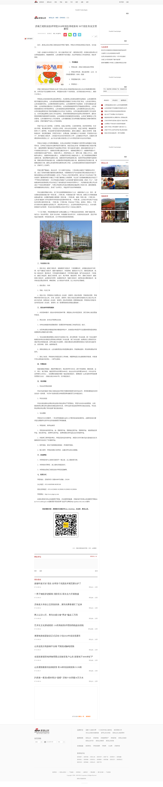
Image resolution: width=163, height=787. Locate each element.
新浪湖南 (86, 759)
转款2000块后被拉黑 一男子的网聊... (115, 133)
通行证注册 (100, 772)
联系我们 (78, 772)
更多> (127, 162)
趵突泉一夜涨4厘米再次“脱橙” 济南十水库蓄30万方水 (58, 677)
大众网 (110, 746)
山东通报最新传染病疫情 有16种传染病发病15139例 (58, 667)
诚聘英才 (85, 772)
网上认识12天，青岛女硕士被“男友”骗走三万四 (56, 615)
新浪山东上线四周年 (119, 733)
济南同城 (95, 738)
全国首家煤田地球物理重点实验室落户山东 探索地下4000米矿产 (63, 657)
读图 (82, 2)
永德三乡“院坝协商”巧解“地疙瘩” (111, 59)
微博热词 (123, 100)
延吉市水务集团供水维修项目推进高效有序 (113, 50)
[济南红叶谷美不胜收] (122, 178)
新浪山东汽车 (90, 740)
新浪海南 (86, 762)
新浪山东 (49, 2)
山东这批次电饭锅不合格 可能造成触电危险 (54, 646)
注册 (127, 2)
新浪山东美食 (110, 740)
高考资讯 (62, 17)
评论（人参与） (57, 33)
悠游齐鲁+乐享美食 (111, 89)
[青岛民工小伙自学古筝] (108, 211)
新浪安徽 (106, 759)
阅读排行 (106, 100)
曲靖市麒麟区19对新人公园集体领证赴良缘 (113, 62)
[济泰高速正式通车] (122, 198)
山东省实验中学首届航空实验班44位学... (116, 108)
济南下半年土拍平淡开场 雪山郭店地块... (116, 130)
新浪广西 (99, 762)
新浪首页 (41, 2)
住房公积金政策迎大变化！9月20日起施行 (113, 56)
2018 (89, 548)
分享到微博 (29, 38)
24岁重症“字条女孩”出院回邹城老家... (116, 123)
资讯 (56, 2)
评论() (91, 587)
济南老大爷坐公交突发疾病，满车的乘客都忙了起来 (58, 604)
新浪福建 (119, 757)
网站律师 (93, 772)
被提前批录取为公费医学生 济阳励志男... (116, 117)
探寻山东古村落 (105, 733)
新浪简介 (54, 772)
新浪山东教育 (100, 740)
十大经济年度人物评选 (105, 730)
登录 (35, 571)
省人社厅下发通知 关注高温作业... (115, 114)
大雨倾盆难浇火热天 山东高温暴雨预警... (116, 105)
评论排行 (115, 100)
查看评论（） (94, 556)
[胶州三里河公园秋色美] (122, 165)
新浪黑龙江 (119, 759)
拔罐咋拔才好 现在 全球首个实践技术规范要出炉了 (57, 583)
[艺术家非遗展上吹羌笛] (108, 178)
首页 (36, 742)
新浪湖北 (79, 759)
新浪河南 (86, 757)
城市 (87, 2)
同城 (61, 2)
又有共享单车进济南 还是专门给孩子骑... (116, 120)
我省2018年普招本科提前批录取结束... (116, 111)
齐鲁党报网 (96, 746)
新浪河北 (92, 759)
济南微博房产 (105, 738)
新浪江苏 (112, 759)
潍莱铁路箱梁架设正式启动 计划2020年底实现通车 (57, 636)
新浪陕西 (99, 759)
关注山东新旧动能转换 (92, 733)
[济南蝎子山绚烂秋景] (108, 198)
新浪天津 (99, 757)
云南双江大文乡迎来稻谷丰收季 (110, 53)
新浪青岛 (88, 746)
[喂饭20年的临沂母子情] (122, 211)
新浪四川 (112, 757)
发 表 (96, 571)
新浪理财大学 (118, 730)
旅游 (66, 2)
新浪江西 (79, 762)
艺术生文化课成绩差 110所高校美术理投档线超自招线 (59, 625)
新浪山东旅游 (122, 738)
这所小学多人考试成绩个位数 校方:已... (116, 127)
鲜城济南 (113, 738)
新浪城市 (79, 757)
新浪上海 (92, 757)
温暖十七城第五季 (91, 730)
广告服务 (71, 772)
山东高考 (94, 548)
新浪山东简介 (63, 772)
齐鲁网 (104, 746)
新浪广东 (106, 757)
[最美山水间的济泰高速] (108, 165)
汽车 (71, 2)
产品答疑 (108, 772)
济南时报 (117, 746)
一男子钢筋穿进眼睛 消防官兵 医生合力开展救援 (56, 594)
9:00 (59, 742)
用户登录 (121, 2)
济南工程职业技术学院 (81, 548)
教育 (77, 2)
